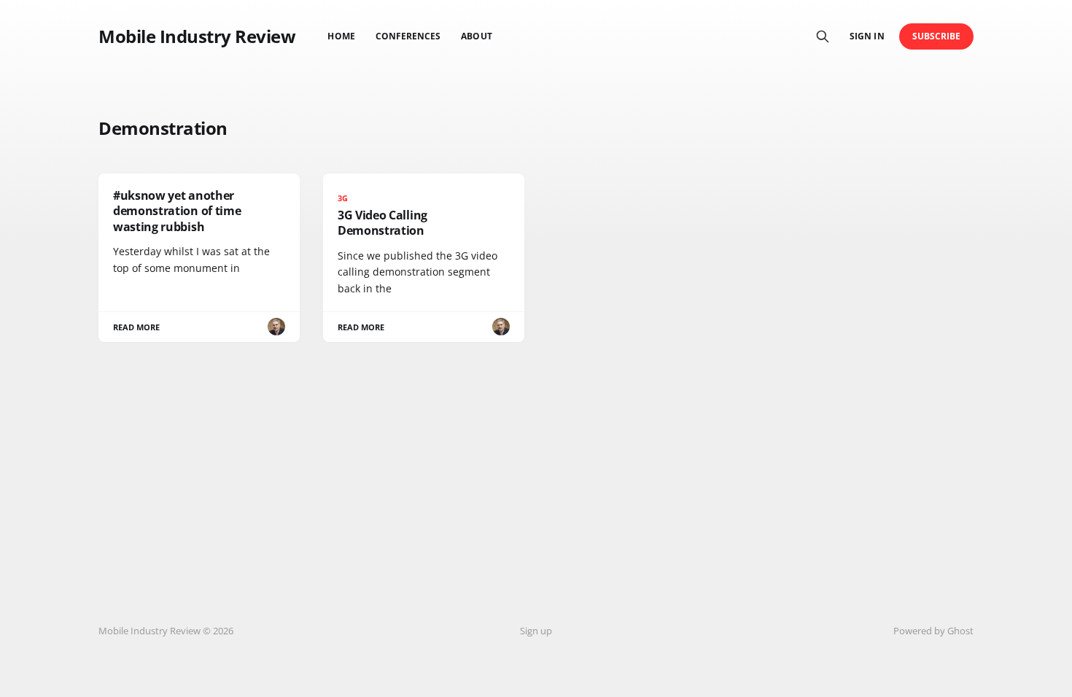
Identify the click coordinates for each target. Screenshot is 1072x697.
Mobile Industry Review (196, 36)
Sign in (867, 36)
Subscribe (936, 36)
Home (340, 36)
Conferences (408, 36)
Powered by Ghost (933, 630)
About (476, 36)
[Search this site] (823, 36)
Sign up (536, 630)
